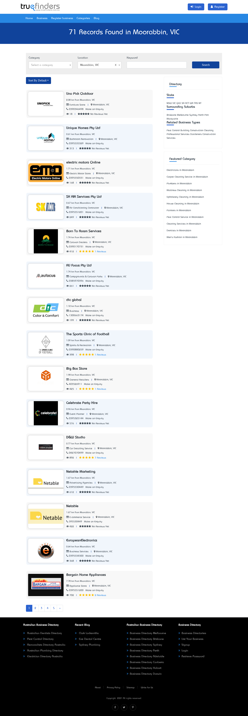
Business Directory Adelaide (147, 656)
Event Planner (76, 414)
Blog (96, 18)
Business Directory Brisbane (147, 639)
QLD (178, 103)
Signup (186, 645)
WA (191, 103)
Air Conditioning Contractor (84, 208)
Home (29, 18)
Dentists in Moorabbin (179, 230)
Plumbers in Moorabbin (179, 183)
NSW (169, 103)
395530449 (75, 521)
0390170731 (76, 247)
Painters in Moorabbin (179, 210)
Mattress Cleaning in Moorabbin (184, 190)
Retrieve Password (193, 656)
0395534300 (76, 556)
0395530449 (76, 487)
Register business (62, 18)
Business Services (78, 551)
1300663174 (76, 315)
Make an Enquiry (95, 109)
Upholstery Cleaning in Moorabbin (185, 197)
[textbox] (50, 65)
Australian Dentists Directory (44, 633)
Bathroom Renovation (81, 139)
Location (83, 58)
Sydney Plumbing (89, 645)
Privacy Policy (113, 688)
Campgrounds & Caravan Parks (85, 276)
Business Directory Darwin (146, 674)
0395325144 (76, 418)
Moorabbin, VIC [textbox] (89, 65)
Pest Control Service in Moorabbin (185, 217)
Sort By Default (37, 80)
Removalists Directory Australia (45, 645)
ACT (187, 103)
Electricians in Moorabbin (180, 170)
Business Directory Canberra (147, 662)
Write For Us (147, 688)
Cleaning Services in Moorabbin (184, 224)
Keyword (132, 58)
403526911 (75, 384)
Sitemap (131, 688)
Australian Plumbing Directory (44, 650)
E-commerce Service (79, 517)
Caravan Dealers (78, 242)
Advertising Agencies (80, 483)
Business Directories (194, 633)
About (98, 688)
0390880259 (76, 350)
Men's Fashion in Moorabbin (182, 237)
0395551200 (76, 590)
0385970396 (76, 281)
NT (200, 103)
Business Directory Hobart (145, 668)
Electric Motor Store (80, 173)
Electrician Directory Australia (44, 656)
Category (34, 58)
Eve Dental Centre (89, 639)
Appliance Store (78, 586)
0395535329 (76, 143)
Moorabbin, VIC (101, 105)
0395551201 (76, 212)
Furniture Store (77, 105)
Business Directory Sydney (146, 645)
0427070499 (76, 453)
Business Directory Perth (144, 650)
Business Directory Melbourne (148, 633)
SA (183, 103)
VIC (174, 103)
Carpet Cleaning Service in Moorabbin (187, 177)
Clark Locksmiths (88, 633)
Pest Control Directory (40, 639)
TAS (196, 103)
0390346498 (76, 109)
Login (185, 650)
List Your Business (192, 639)
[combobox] (50, 65)
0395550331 (76, 178)
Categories (83, 18)
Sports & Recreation (80, 345)
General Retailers (79, 380)
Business (42, 18)
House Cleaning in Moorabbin (183, 204)
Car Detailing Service (80, 448)
